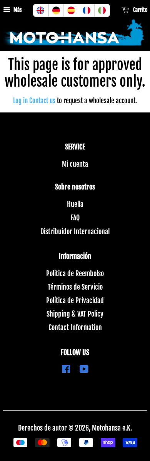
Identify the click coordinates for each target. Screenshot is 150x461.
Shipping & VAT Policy (75, 314)
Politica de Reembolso (75, 273)
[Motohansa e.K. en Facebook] (66, 369)
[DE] (56, 10)
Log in (20, 101)
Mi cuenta (75, 164)
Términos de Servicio (75, 287)
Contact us (42, 101)
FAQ (75, 217)
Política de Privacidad (75, 300)
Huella (75, 204)
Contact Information (75, 327)
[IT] (102, 10)
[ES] (71, 10)
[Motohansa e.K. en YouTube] (84, 369)
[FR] (87, 10)
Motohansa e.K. (112, 428)
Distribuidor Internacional (75, 231)
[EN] (40, 10)
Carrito (139, 10)
